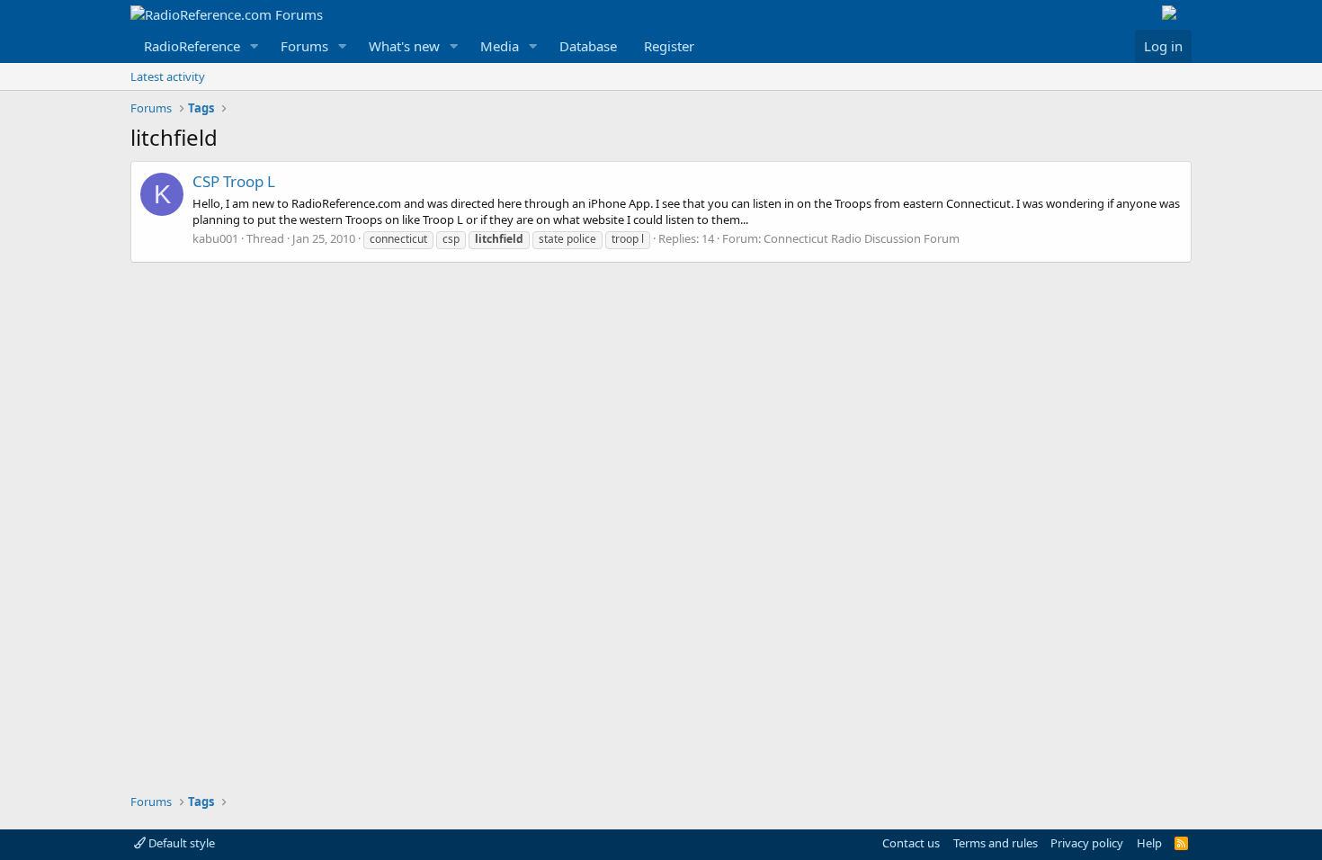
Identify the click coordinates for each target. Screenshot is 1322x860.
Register (669, 46)
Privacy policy (1086, 843)
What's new (404, 46)
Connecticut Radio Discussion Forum (862, 238)
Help (1149, 843)
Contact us (911, 843)
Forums (304, 46)
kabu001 (215, 238)
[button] (254, 46)
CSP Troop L (233, 181)
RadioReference (192, 46)
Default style (180, 843)
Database (588, 46)
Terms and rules (995, 843)
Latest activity (167, 76)
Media (499, 46)
